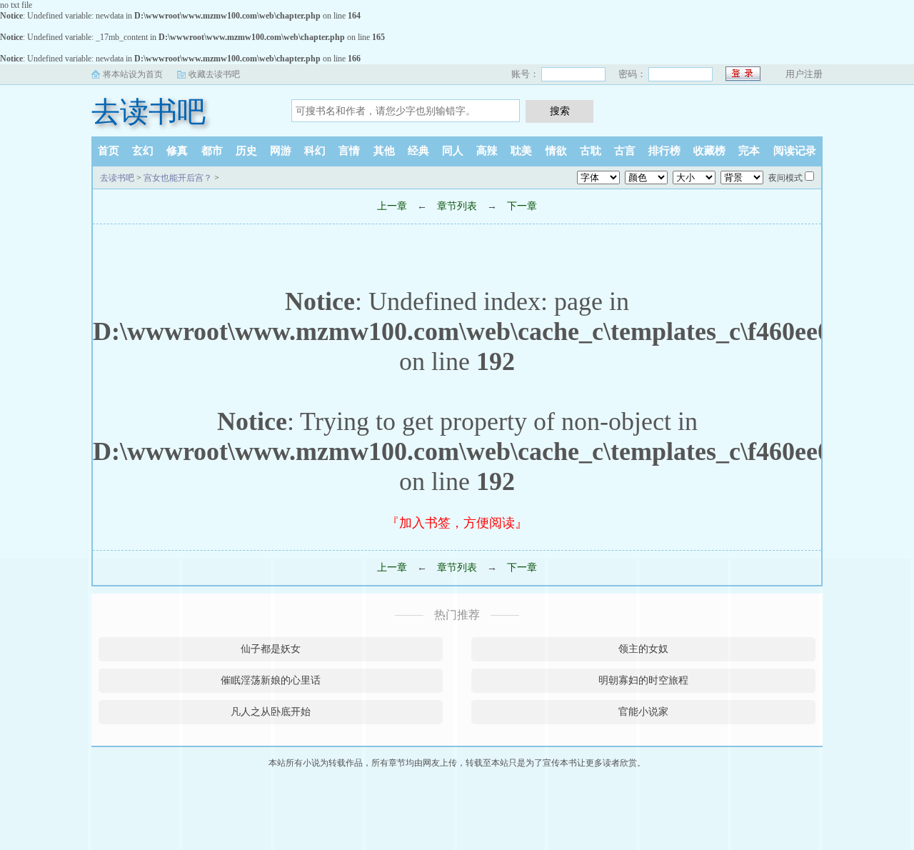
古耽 (590, 150)
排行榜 (664, 150)
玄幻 (143, 150)
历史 (246, 150)
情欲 (556, 150)
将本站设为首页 (133, 74)
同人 (452, 150)
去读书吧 (148, 112)
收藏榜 (709, 150)
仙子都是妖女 (271, 649)
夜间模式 (785, 178)
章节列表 (457, 206)
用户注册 (804, 74)
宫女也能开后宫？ (178, 178)
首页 (108, 150)
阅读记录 (794, 150)
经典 (418, 150)
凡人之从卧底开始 (271, 711)
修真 (177, 150)
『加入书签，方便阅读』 (457, 523)
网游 (280, 150)
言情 (349, 150)
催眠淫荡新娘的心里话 (271, 680)
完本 (749, 150)
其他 (384, 150)
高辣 (487, 150)
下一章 (522, 206)
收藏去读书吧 (214, 74)
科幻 (315, 150)
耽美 (521, 150)
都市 (212, 150)
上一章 (392, 206)
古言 (625, 150)
